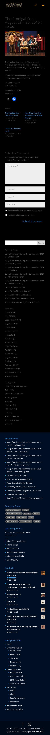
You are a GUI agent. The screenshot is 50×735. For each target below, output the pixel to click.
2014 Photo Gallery (17, 684)
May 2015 (9, 339)
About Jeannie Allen (15, 709)
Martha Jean (10, 397)
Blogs (12, 694)
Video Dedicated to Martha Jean (18, 295)
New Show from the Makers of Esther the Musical (33, 115)
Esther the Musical (12, 394)
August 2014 (10, 346)
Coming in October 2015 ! (17, 494)
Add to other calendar (16, 556)
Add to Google (12, 545)
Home (9, 644)
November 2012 (11, 369)
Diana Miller (39, 731)
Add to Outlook (13, 548)
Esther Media (15, 662)
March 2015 (10, 342)
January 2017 (10, 331)
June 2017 (9, 327)
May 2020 (9, 316)
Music (7, 401)
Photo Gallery (15, 666)
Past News (9, 409)
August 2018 (10, 323)
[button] (6, 538)
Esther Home (15, 650)
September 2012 (11, 372)
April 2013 (9, 361)
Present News (10, 416)
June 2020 (9, 312)
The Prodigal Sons (12, 420)
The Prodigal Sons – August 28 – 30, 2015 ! (22, 302)
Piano (7, 412)
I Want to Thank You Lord (15, 287)
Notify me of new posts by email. (21, 215)
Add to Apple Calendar (16, 552)
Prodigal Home (16, 672)
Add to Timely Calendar (16, 541)
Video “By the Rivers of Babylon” (18, 291)
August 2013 (10, 357)
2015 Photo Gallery (17, 680)
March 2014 (10, 354)
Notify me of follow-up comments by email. (25, 210)
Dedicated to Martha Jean (15, 386)
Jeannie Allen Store (14, 705)
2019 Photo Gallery (17, 676)
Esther (7, 390)
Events (13, 690)
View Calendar (11, 535)
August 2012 (10, 376)
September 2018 (11, 320)
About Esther (15, 654)
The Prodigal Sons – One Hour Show (13, 114)
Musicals (8, 405)
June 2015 (9, 335)
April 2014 (9, 350)
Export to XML (12, 560)
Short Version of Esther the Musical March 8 (24, 498)
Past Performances (17, 698)
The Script (14, 658)
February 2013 (11, 365)
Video (7, 424)
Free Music (14, 702)
